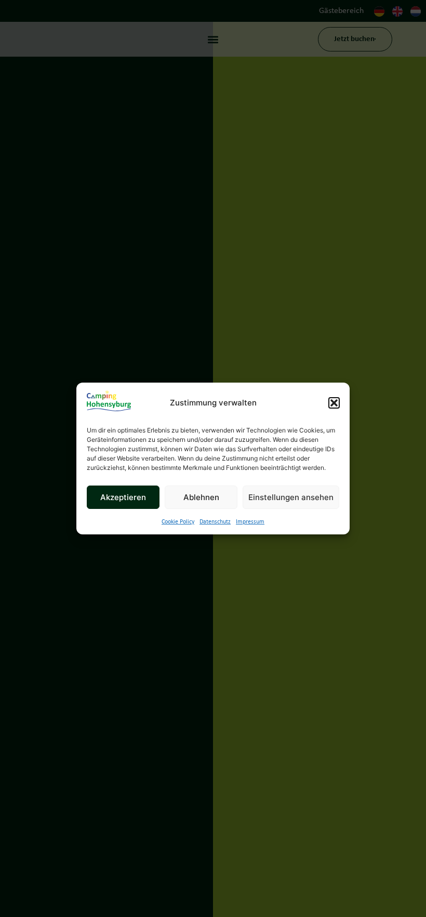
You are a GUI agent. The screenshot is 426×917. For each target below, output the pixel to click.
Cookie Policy (178, 522)
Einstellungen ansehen (291, 497)
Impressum (250, 522)
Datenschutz (215, 522)
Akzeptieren (123, 497)
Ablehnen (201, 497)
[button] (334, 403)
